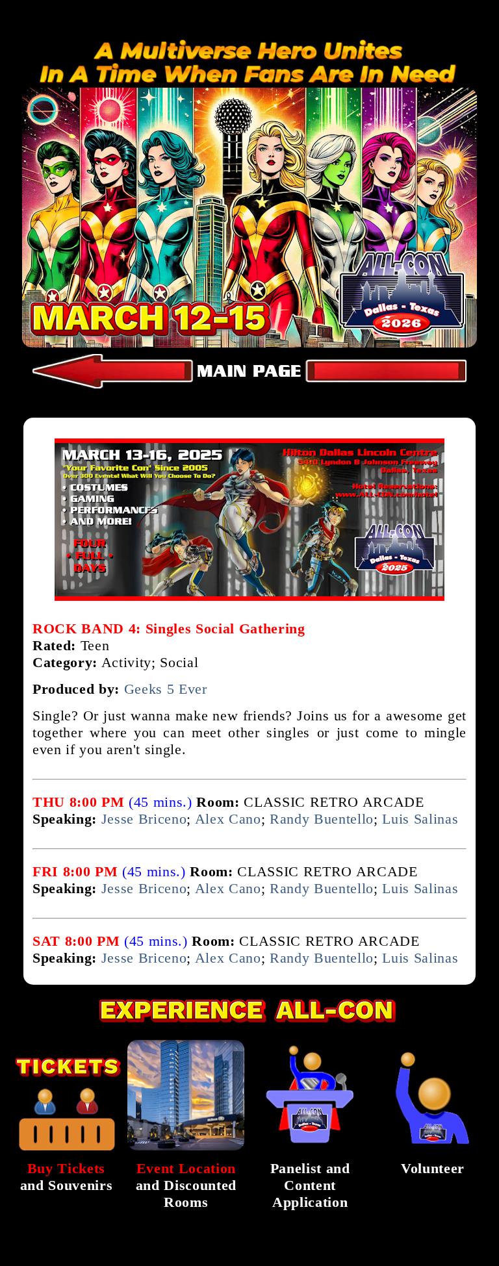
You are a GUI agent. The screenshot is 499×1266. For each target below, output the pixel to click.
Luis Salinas (420, 819)
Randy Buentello (322, 819)
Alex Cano (228, 819)
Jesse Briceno (144, 819)
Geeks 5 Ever (165, 689)
